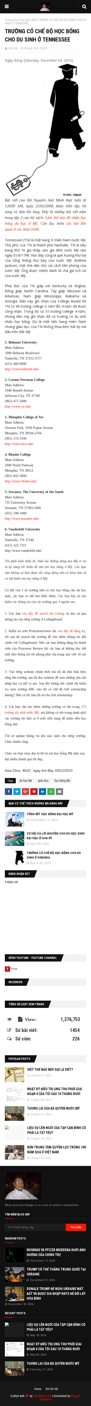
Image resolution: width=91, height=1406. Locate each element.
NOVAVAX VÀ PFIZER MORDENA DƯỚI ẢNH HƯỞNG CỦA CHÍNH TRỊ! (56, 1252)
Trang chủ (11, 20)
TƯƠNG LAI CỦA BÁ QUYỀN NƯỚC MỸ (53, 1108)
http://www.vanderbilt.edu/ (23, 550)
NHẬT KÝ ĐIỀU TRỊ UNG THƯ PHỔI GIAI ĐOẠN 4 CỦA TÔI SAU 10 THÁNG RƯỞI (54, 1091)
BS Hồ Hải (52, 1389)
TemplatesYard (42, 1396)
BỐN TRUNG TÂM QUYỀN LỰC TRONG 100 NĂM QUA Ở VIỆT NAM (56, 1149)
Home (37, 1389)
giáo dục (43, 780)
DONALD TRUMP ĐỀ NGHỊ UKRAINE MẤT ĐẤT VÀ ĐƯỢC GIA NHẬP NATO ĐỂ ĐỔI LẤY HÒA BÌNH (56, 1293)
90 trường (23, 306)
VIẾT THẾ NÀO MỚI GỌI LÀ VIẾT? (50, 1069)
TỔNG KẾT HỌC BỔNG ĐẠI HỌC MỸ (50, 814)
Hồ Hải (13, 48)
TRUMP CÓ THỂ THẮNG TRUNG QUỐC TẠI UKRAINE (56, 1271)
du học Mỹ (25, 780)
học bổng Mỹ (27, 20)
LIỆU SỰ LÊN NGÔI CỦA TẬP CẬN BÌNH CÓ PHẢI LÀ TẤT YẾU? (56, 1130)
